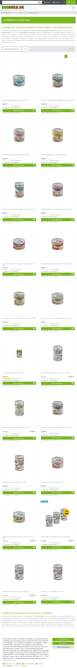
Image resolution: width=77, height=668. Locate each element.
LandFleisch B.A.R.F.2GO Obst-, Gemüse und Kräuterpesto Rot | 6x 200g (18, 264)
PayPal (40, 663)
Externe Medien (29, 663)
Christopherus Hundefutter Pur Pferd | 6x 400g (13, 372)
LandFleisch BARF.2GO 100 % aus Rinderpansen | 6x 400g (16, 427)
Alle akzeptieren (63, 639)
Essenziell (9, 663)
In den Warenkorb (18, 110)
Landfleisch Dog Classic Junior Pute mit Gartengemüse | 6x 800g (56, 209)
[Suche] (39, 2)
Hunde (15, 12)
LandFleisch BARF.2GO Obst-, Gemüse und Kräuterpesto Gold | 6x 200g (18, 537)
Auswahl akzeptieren (63, 647)
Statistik (18, 663)
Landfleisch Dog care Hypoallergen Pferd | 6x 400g (52, 591)
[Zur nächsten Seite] (74, 56)
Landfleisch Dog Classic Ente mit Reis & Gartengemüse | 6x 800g (56, 427)
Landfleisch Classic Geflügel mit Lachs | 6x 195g (52, 482)
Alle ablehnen (63, 643)
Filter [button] (72, 49)
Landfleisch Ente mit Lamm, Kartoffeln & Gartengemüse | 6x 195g (56, 318)
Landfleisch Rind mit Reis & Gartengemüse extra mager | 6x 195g (56, 263)
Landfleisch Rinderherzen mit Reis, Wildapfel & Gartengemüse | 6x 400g (19, 209)
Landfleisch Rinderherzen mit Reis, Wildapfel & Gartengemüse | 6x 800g (57, 100)
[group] (57, 517)
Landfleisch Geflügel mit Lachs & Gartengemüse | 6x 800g (16, 154)
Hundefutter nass (22, 12)
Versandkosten (16, 113)
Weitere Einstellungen (20, 665)
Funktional (9, 665)
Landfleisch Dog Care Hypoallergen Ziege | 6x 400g (14, 482)
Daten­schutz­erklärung (9, 660)
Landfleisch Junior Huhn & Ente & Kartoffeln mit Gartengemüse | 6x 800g (19, 318)
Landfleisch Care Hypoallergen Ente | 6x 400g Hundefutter (16, 591)
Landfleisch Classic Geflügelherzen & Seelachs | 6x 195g (16, 100)
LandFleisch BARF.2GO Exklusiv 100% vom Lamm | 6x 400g (55, 372)
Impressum (42, 656)
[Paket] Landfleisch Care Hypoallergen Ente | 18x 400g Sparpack (56, 536)
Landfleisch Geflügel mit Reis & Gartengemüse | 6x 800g (54, 154)
